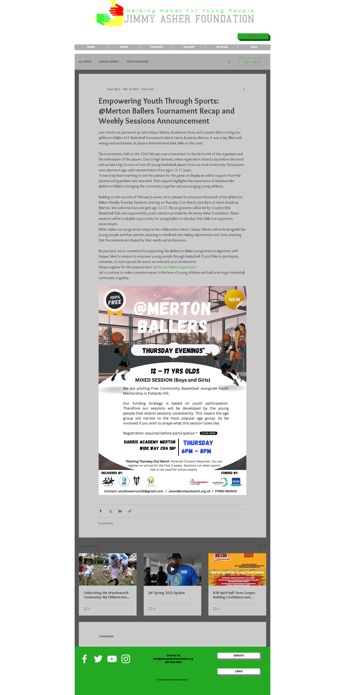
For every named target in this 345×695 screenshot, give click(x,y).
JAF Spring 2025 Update (167, 593)
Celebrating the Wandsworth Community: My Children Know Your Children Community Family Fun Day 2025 (107, 595)
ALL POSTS (85, 61)
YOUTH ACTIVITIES (137, 61)
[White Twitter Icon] (98, 659)
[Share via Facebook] (100, 511)
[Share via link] (130, 511)
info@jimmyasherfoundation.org (173, 658)
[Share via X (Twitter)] (110, 511)
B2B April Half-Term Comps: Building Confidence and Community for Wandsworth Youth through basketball (235, 595)
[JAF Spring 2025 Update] (172, 569)
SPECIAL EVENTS (109, 61)
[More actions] (244, 89)
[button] (229, 61)
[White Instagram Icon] (126, 659)
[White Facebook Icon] (84, 659)
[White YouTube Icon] (112, 659)
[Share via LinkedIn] (120, 511)
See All (262, 545)
